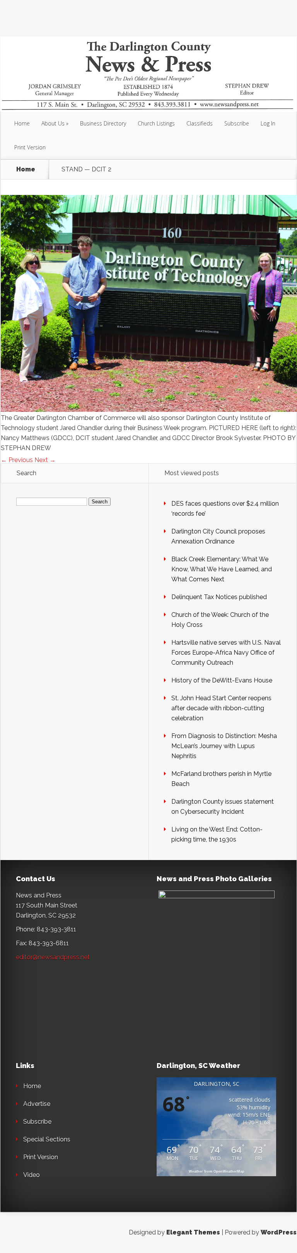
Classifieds (199, 123)
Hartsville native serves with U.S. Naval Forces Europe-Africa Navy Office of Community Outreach (226, 652)
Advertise (36, 1103)
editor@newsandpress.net (53, 957)
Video (31, 1174)
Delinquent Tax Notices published (219, 597)
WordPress (279, 1232)
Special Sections (46, 1139)
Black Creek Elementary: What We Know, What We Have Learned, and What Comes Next (221, 569)
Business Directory (103, 123)
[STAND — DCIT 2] (149, 409)
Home (22, 123)
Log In (268, 123)
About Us (53, 123)
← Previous (17, 460)
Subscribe (236, 123)
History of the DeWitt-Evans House (221, 680)
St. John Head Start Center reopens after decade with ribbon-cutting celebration (221, 708)
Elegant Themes (193, 1232)
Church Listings (156, 123)
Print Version (30, 147)
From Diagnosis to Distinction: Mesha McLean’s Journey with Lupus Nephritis (224, 746)
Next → (45, 460)
